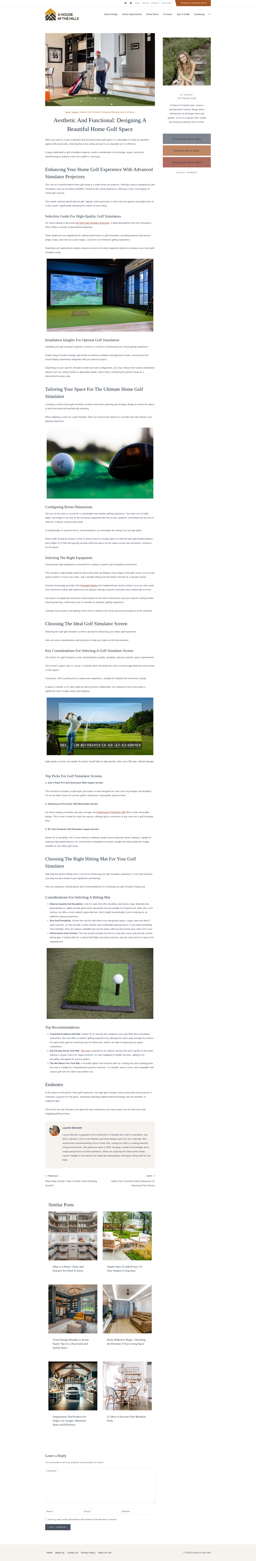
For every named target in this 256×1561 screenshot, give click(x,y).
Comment (52, 1471)
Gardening (199, 14)
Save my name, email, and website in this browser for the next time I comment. (82, 1519)
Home (137, 3)
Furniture (167, 14)
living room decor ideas (186, 138)
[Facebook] (125, 3)
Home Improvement (132, 14)
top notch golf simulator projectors (92, 223)
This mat (85, 1051)
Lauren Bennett (72, 1127)
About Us (145, 3)
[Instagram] (131, 3)
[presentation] (72, 1236)
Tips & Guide (183, 14)
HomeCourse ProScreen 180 (110, 812)
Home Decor (152, 14)
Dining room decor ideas (186, 162)
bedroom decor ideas (186, 150)
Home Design (111, 14)
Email (87, 1511)
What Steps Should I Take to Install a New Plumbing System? (71, 1181)
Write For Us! (105, 1552)
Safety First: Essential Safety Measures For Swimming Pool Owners (133, 1181)
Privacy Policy (166, 3)
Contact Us (155, 3)
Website (126, 1511)
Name (50, 1511)
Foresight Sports (89, 585)
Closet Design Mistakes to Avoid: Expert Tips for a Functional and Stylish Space (71, 1343)
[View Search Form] (209, 14)
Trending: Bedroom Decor (194, 3)
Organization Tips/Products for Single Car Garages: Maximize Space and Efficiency (69, 1420)
